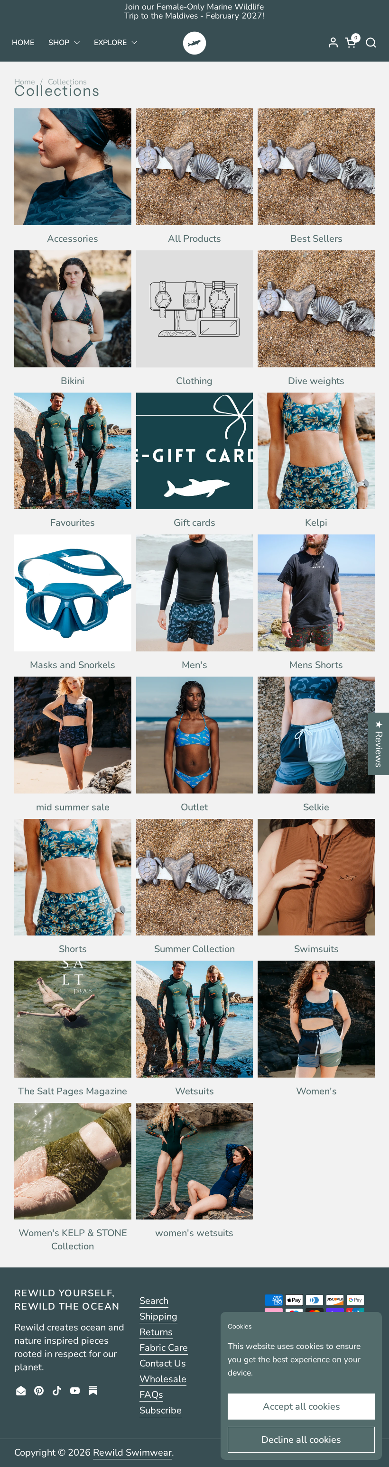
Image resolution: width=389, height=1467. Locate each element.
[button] (371, 42)
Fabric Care (163, 1347)
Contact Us (162, 1363)
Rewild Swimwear (132, 1452)
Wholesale (162, 1379)
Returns (156, 1332)
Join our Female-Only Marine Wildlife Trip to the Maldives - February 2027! (194, 11)
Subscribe (160, 1410)
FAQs (151, 1394)
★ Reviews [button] (378, 744)
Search (153, 1300)
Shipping (158, 1316)
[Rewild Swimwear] (194, 42)
